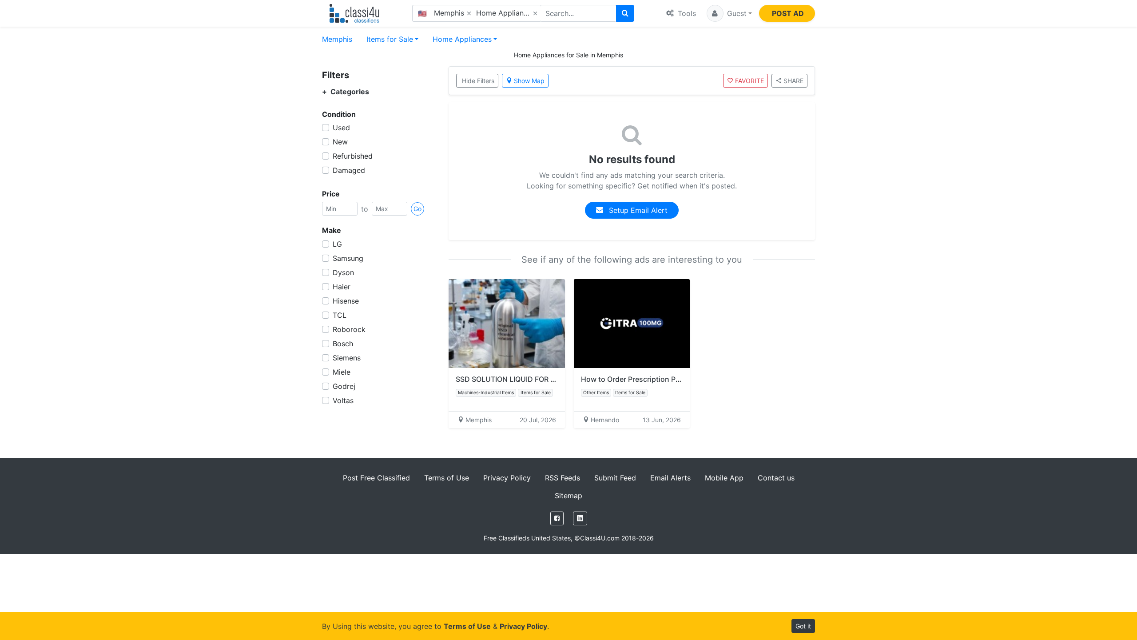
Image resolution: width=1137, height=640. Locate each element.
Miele (341, 372)
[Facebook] (557, 518)
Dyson (343, 272)
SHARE (793, 80)
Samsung (348, 258)
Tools (686, 13)
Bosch (343, 343)
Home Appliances (462, 39)
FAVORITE (749, 80)
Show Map (529, 80)
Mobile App (724, 477)
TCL (339, 315)
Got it (803, 626)
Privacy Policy (507, 477)
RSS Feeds (562, 477)
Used (341, 127)
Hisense (346, 300)
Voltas (343, 400)
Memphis (337, 39)
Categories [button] (345, 92)
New (340, 141)
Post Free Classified (376, 477)
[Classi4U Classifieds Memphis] (356, 13)
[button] (729, 13)
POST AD (788, 13)
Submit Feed (615, 477)
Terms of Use (446, 477)
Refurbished (353, 156)
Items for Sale (389, 39)
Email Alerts (670, 477)
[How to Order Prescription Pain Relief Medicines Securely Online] (632, 323)
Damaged (349, 170)
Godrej (344, 386)
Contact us (776, 477)
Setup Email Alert (637, 210)
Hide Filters (478, 80)
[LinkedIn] (580, 518)
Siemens (347, 357)
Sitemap (568, 495)
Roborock (349, 329)
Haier (341, 286)
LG (337, 244)
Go (417, 208)
